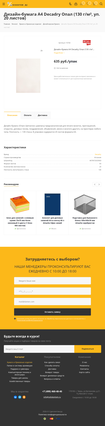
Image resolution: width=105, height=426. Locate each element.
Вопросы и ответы (52, 379)
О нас (84, 362)
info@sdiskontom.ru (52, 397)
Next (99, 184)
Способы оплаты (52, 365)
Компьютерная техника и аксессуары (19, 373)
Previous (95, 184)
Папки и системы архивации (19, 365)
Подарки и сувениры (19, 369)
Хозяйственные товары (19, 381)
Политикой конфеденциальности (30, 320)
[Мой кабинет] (76, 4)
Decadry (98, 154)
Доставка (52, 369)
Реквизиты (84, 365)
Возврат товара (52, 372)
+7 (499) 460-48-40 (52, 391)
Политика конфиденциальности (52, 414)
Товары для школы (19, 378)
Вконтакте (15, 397)
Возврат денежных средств (52, 375)
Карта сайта (84, 372)
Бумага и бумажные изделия (19, 362)
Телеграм (19, 397)
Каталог (20, 356)
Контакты (84, 369)
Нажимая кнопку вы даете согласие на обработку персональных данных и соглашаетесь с (51, 319)
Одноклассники (24, 397)
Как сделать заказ (52, 362)
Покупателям (52, 356)
